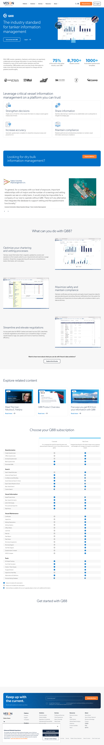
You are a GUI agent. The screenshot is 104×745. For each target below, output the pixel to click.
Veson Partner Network (90, 717)
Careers (87, 721)
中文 (86, 725)
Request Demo (86, 3)
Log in (26, 39)
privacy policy (63, 703)
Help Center (57, 721)
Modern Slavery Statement (76, 738)
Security (67, 738)
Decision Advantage (89, 719)
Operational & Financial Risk (45, 721)
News (71, 727)
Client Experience (58, 717)
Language (78, 4)
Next (8, 211)
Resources (48, 3)
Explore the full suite (52, 361)
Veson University (58, 719)
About (55, 3)
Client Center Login (96, 738)
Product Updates (74, 725)
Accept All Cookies (50, 731)
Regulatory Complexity (44, 719)
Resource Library (74, 715)
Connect (26, 715)
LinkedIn (4, 722)
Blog (71, 717)
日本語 (86, 723)
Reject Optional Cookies (50, 735)
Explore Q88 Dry (89, 156)
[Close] (57, 726)
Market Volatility (43, 717)
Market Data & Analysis (75, 721)
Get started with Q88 (12, 39)
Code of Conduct (86, 738)
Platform (25, 3)
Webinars (72, 723)
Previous (4, 211)
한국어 (86, 727)
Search (76, 3)
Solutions (32, 3)
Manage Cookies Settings (51, 738)
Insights (26, 717)
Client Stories (73, 719)
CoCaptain (26, 719)
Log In (98, 3)
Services (40, 3)
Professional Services (59, 715)
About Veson (88, 715)
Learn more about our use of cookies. (19, 738)
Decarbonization (43, 715)
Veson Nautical (8, 4)
